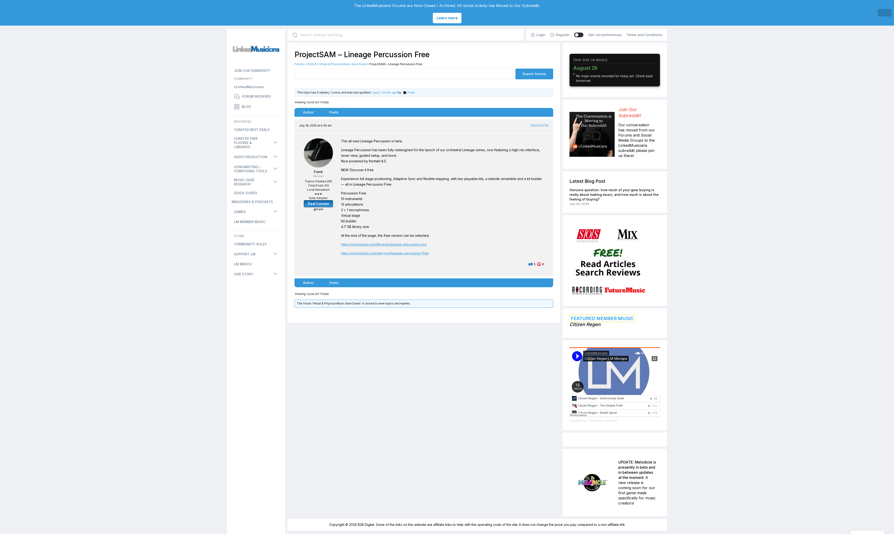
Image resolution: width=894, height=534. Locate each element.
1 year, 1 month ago (384, 92)
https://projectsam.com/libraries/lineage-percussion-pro (384, 244)
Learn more (447, 18)
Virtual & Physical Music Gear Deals (343, 64)
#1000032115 (540, 125)
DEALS (311, 64)
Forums (300, 64)
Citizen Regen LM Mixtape (603, 420)
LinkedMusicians (578, 420)
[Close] (885, 13)
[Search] (294, 35)
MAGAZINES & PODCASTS (252, 202)
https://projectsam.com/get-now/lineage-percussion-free (385, 253)
